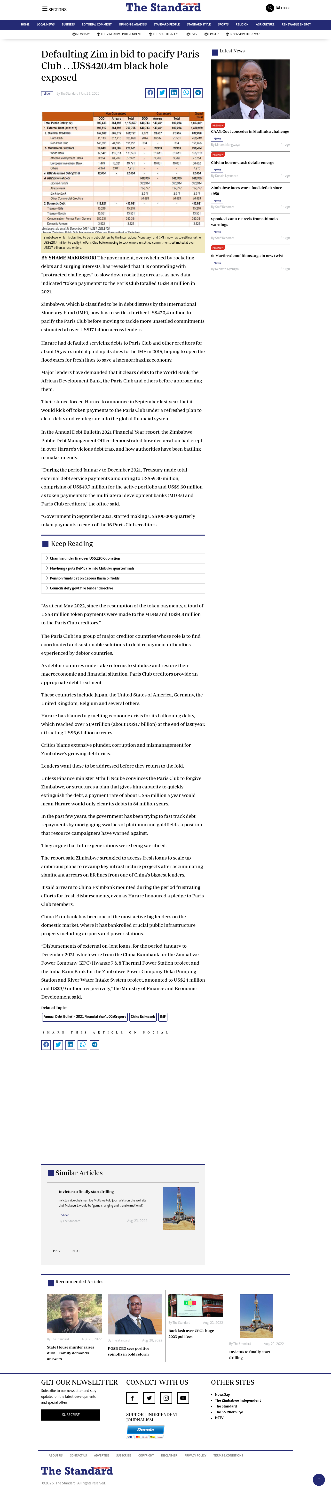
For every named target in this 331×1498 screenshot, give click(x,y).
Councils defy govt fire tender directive (81, 588)
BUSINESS (68, 24)
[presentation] (56, 1252)
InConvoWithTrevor (245, 34)
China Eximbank (143, 1017)
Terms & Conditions (228, 1455)
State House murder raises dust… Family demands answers (70, 1353)
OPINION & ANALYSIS (133, 24)
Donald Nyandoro (226, 176)
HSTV (193, 34)
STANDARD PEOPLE (167, 24)
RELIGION (242, 24)
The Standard (226, 1406)
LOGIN (285, 8)
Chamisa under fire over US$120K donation (85, 559)
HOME (25, 24)
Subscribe (123, 1455)
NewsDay (83, 34)
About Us (56, 1455)
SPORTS (223, 24)
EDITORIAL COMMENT (97, 24)
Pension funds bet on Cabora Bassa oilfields (84, 578)
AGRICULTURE (265, 24)
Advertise (101, 1455)
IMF (163, 1017)
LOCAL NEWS (46, 24)
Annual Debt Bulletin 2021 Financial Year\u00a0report (85, 1017)
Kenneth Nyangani (227, 269)
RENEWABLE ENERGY (296, 24)
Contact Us (78, 1455)
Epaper (213, 34)
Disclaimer (169, 1455)
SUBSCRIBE (71, 1415)
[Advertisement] (123, 1115)
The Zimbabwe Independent (121, 34)
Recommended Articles (79, 1281)
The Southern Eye (166, 34)
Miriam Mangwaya (227, 145)
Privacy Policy (195, 1455)
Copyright (146, 1455)
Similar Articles (79, 1173)
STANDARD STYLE (199, 24)
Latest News (232, 50)
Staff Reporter (224, 207)
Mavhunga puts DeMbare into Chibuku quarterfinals (92, 569)
